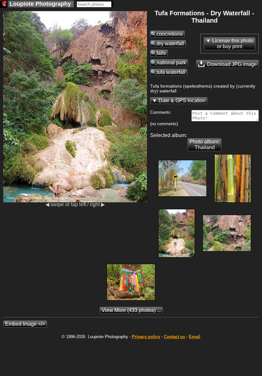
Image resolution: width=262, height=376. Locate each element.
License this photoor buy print (232, 43)
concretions (170, 34)
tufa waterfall (171, 72)
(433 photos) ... (131, 310)
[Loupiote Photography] (3, 4)
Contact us (174, 336)
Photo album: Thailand (204, 144)
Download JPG (231, 64)
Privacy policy (146, 336)
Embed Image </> (25, 324)
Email (194, 336)
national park (171, 62)
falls (161, 53)
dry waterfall (170, 43)
